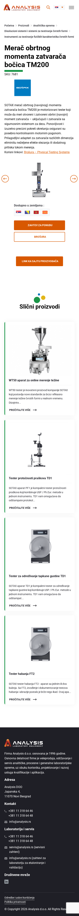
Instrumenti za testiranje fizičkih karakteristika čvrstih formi (39, 36)
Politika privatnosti (15, 901)
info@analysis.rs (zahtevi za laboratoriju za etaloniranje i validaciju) (27, 862)
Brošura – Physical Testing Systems (47, 152)
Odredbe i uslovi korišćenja (19, 897)
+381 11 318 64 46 (20, 811)
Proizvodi (23, 25)
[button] (59, 7)
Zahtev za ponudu (40, 225)
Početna (9, 25)
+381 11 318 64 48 (20, 815)
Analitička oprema (44, 25)
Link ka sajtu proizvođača (40, 261)
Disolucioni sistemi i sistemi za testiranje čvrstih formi (36, 31)
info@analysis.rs (20, 821)
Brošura (40, 236)
